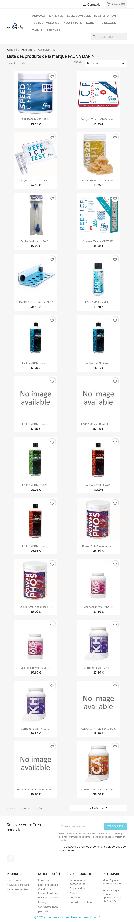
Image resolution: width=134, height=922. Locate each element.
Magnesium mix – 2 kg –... (98, 607)
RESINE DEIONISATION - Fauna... (98, 180)
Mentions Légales (48, 884)
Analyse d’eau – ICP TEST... (98, 241)
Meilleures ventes (17, 889)
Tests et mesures (45, 23)
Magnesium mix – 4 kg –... (36, 667)
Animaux (38, 16)
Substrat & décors (101, 23)
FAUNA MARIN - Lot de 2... (35, 241)
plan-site (43, 911)
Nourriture (73, 23)
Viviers (37, 30)
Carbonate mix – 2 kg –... (98, 667)
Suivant (102, 808)
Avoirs (73, 893)
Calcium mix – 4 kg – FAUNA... (98, 789)
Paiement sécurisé (49, 897)
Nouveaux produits (18, 884)
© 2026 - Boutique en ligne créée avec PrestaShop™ (67, 917)
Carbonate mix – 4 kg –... (35, 728)
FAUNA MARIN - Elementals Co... (98, 728)
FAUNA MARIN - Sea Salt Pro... (98, 424)
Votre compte (81, 874)
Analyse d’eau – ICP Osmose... (98, 119)
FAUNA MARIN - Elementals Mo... (35, 789)
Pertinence (106, 63)
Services (53, 30)
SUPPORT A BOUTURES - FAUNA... (35, 302)
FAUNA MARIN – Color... (35, 363)
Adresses (75, 897)
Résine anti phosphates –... (98, 546)
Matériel (56, 16)
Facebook (10, 858)
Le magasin (44, 902)
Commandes (77, 888)
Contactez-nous (48, 906)
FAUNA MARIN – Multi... (98, 302)
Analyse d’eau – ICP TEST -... (36, 180)
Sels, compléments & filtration (91, 16)
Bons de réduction (81, 902)
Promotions (14, 880)
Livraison (43, 880)
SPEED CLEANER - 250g (36, 119)
